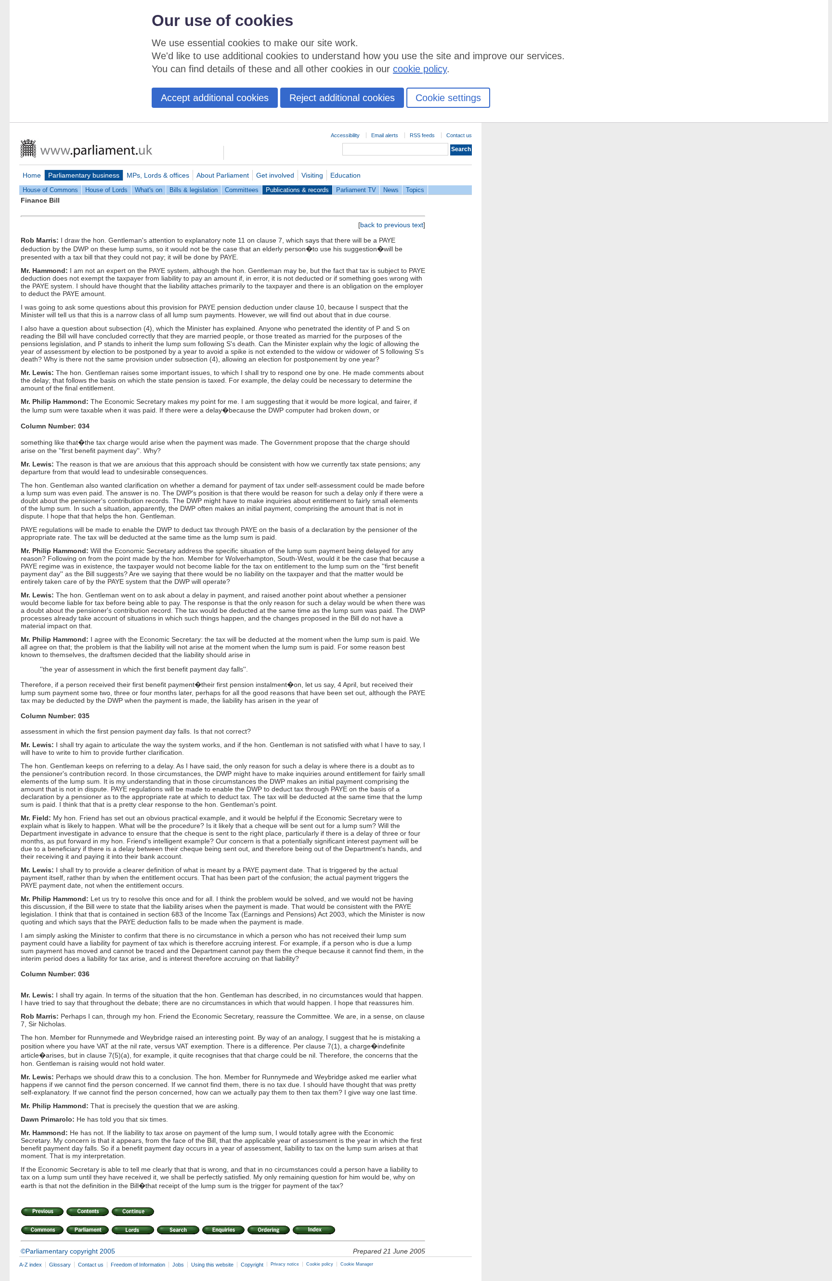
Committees (242, 190)
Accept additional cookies (215, 97)
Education (345, 175)
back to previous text (391, 225)
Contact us (459, 135)
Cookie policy (319, 1264)
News (391, 190)
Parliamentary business (83, 175)
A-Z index (30, 1265)
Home (32, 175)
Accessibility (345, 135)
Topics (415, 190)
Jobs (178, 1265)
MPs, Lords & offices (158, 175)
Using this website (212, 1265)
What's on (148, 190)
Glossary (60, 1265)
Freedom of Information (138, 1265)
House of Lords (106, 190)
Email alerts (384, 135)
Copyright (252, 1265)
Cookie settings (448, 97)
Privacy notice (285, 1264)
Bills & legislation (193, 190)
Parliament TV (356, 190)
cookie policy (420, 69)
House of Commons (50, 190)
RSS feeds (422, 135)
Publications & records (297, 190)
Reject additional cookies (342, 97)
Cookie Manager (356, 1264)
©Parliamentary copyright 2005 (68, 1251)
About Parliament (222, 175)
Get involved (275, 175)
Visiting (312, 175)
